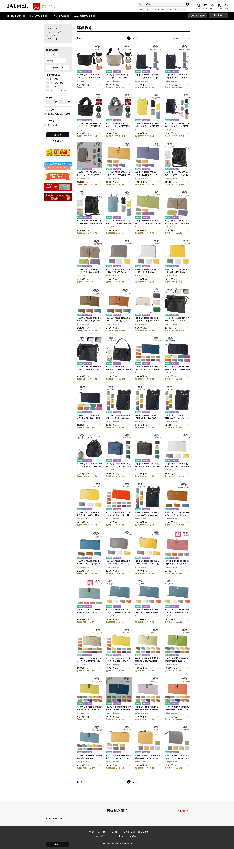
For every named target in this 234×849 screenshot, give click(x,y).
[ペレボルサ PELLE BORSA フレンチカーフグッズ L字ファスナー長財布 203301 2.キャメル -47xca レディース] (177, 496)
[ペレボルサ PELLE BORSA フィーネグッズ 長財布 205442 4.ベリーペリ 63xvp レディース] (148, 156)
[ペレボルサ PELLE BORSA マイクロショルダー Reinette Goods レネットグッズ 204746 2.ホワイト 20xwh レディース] (119, 399)
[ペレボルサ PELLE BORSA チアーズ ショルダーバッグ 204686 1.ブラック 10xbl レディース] (89, 59)
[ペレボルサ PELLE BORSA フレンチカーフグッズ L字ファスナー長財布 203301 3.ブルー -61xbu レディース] (89, 545)
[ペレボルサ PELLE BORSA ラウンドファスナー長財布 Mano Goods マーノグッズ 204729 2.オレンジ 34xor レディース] (148, 593)
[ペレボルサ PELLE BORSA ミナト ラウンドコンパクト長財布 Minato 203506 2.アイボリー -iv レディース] (177, 448)
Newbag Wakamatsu (54, 60)
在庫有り (53, 86)
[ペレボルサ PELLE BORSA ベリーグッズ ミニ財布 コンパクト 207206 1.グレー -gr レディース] (148, 448)
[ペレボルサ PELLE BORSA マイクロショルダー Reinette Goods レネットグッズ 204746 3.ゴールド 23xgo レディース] (148, 399)
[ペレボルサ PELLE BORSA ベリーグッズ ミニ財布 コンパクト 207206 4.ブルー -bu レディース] (119, 448)
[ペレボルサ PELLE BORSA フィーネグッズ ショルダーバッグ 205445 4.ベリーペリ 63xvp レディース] (177, 59)
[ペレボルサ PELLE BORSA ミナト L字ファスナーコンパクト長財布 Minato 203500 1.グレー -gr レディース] (119, 545)
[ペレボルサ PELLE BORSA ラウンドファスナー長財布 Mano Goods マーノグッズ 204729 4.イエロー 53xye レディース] (177, 593)
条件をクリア (58, 67)
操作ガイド (116, 831)
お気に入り (100, 84)
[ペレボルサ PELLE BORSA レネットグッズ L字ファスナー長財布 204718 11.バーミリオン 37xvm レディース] (119, 496)
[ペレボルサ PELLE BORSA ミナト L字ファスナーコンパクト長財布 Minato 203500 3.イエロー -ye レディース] (148, 545)
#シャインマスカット (146, 9)
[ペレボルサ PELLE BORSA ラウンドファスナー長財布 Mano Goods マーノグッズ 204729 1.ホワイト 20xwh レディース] (119, 593)
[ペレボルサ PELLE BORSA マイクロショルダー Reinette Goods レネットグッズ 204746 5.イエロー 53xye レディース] (177, 399)
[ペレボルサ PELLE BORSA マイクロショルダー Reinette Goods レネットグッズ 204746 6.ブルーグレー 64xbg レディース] (148, 496)
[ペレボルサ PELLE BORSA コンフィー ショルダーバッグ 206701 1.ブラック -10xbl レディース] (177, 107)
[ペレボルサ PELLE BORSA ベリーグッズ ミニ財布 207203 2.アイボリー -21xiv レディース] (148, 302)
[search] (187, 4)
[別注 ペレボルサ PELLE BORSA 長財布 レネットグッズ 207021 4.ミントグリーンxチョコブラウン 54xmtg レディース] (89, 593)
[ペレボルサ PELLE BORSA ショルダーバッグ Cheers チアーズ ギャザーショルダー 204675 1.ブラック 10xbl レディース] (119, 350)
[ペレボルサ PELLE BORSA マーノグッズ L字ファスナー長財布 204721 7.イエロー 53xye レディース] (177, 350)
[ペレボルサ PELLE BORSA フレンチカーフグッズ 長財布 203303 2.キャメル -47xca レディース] (119, 302)
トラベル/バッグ (54, 32)
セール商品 (54, 79)
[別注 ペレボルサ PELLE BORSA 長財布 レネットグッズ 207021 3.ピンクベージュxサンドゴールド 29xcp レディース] (177, 545)
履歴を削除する (184, 810)
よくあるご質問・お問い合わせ (136, 831)
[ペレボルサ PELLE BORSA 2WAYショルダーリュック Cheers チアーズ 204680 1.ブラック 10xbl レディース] (89, 448)
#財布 (157, 9)
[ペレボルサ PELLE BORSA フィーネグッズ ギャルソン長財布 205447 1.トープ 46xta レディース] (177, 205)
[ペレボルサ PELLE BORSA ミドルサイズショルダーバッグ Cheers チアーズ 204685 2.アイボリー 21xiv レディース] (89, 350)
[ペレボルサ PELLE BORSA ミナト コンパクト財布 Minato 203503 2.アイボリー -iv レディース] (148, 253)
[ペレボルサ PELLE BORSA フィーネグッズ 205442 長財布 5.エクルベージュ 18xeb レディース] (119, 156)
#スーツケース (180, 9)
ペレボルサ (50, 55)
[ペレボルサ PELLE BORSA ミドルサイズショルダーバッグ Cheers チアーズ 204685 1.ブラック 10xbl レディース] (177, 302)
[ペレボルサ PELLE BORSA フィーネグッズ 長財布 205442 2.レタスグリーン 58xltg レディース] (148, 205)
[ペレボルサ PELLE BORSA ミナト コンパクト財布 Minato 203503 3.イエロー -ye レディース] (177, 253)
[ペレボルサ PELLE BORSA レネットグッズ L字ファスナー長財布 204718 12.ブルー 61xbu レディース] (148, 350)
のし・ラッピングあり (58, 90)
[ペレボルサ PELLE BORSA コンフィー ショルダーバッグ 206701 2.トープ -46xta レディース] (89, 156)
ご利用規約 (100, 835)
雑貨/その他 (52, 38)
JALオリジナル (52, 28)
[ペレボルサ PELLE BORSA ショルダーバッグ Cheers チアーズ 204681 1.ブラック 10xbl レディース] (177, 156)
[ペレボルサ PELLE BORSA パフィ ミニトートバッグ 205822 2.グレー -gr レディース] (119, 107)
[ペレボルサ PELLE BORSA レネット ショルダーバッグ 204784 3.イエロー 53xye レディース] (148, 107)
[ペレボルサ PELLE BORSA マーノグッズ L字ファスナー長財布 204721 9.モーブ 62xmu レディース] (89, 399)
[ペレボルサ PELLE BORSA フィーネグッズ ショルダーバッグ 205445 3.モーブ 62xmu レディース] (148, 59)
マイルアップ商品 (57, 82)
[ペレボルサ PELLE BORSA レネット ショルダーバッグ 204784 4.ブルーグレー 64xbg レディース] (119, 205)
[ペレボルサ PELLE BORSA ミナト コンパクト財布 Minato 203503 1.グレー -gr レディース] (119, 253)
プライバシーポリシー (117, 835)
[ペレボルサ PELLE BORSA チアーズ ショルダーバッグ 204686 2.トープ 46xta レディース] (119, 59)
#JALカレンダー (167, 9)
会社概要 (132, 835)
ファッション (53, 35)
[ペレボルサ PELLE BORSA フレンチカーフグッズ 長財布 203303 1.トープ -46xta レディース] (89, 302)
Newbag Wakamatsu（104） (59, 114)
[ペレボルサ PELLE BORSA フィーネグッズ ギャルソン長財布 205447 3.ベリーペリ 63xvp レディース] (89, 253)
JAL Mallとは (90, 831)
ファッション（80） (55, 125)
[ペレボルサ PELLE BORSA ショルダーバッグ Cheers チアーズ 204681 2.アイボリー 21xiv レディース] (89, 205)
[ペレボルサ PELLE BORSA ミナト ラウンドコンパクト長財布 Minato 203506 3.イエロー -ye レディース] (89, 496)
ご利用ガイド (103, 831)
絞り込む (57, 844)
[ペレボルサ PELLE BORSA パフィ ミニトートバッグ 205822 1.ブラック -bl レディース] (89, 107)
